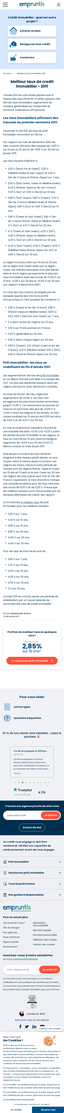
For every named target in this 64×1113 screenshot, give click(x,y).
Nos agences (10, 932)
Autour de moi (32, 827)
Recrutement (10, 946)
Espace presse (11, 941)
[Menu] (5, 5)
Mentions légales (42, 930)
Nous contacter (11, 937)
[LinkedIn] (34, 1027)
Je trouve (50, 815)
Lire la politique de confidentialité (18, 1099)
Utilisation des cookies (45, 939)
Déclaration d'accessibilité (40, 924)
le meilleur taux (30, 502)
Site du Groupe (11, 927)
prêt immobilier (49, 375)
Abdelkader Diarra (21, 613)
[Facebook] (20, 1027)
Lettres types (22, 707)
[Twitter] (27, 1027)
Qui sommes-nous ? (14, 922)
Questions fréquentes (27, 718)
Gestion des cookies (44, 944)
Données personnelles (45, 934)
